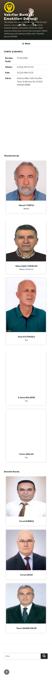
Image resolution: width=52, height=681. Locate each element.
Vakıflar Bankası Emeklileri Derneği (21, 17)
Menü (27, 43)
